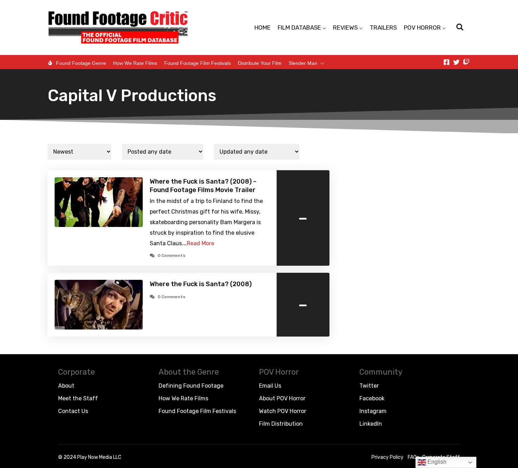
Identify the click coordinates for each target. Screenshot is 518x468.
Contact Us (73, 411)
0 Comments (171, 255)
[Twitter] (456, 62)
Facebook (371, 398)
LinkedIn (370, 423)
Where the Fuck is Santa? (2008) (201, 284)
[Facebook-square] (446, 62)
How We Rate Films (135, 63)
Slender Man (303, 63)
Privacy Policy (387, 457)
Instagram (373, 411)
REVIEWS (345, 27)
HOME (262, 27)
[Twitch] (466, 62)
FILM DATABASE (299, 27)
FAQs (413, 457)
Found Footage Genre (81, 63)
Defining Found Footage (191, 385)
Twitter (369, 385)
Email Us (270, 385)
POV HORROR (422, 27)
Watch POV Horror (282, 411)
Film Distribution (281, 423)
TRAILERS (383, 27)
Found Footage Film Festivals (197, 63)
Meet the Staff (78, 398)
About (66, 385)
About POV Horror (282, 398)
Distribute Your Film (260, 63)
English (436, 462)
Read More (200, 243)
